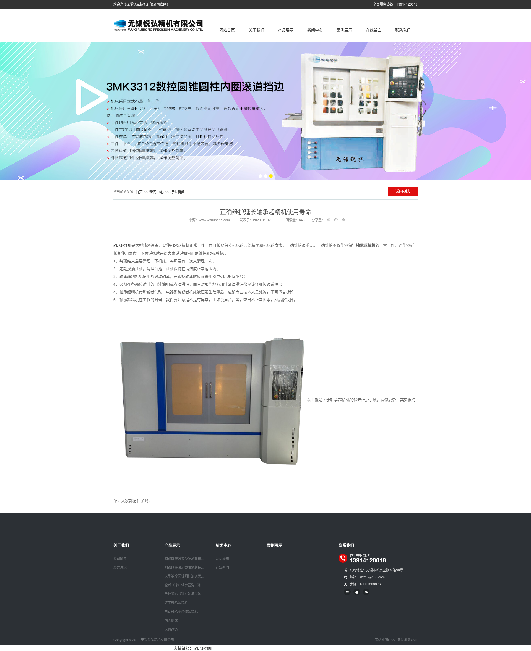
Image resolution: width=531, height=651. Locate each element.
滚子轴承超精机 (176, 602)
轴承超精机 (122, 245)
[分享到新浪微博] (328, 219)
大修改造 (171, 629)
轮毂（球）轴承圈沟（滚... (184, 585)
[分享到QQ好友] (356, 592)
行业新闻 (177, 191)
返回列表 (403, 191)
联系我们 (403, 30)
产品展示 (285, 30)
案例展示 (344, 30)
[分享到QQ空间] (343, 219)
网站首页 (227, 30)
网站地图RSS (385, 639)
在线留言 (373, 30)
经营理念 (120, 567)
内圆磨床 (171, 620)
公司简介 (120, 558)
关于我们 (256, 30)
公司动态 (222, 558)
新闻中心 (315, 30)
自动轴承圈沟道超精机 (181, 611)
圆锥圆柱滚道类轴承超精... (184, 558)
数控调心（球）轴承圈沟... (184, 593)
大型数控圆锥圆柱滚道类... (184, 576)
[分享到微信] (366, 592)
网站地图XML (407, 639)
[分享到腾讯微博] (336, 219)
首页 (139, 191)
